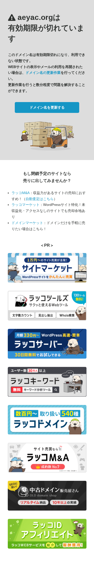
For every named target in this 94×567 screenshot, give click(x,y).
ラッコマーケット (26, 205)
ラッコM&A (21, 193)
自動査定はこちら (40, 199)
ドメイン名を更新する (47, 107)
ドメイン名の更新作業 (43, 73)
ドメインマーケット (27, 223)
